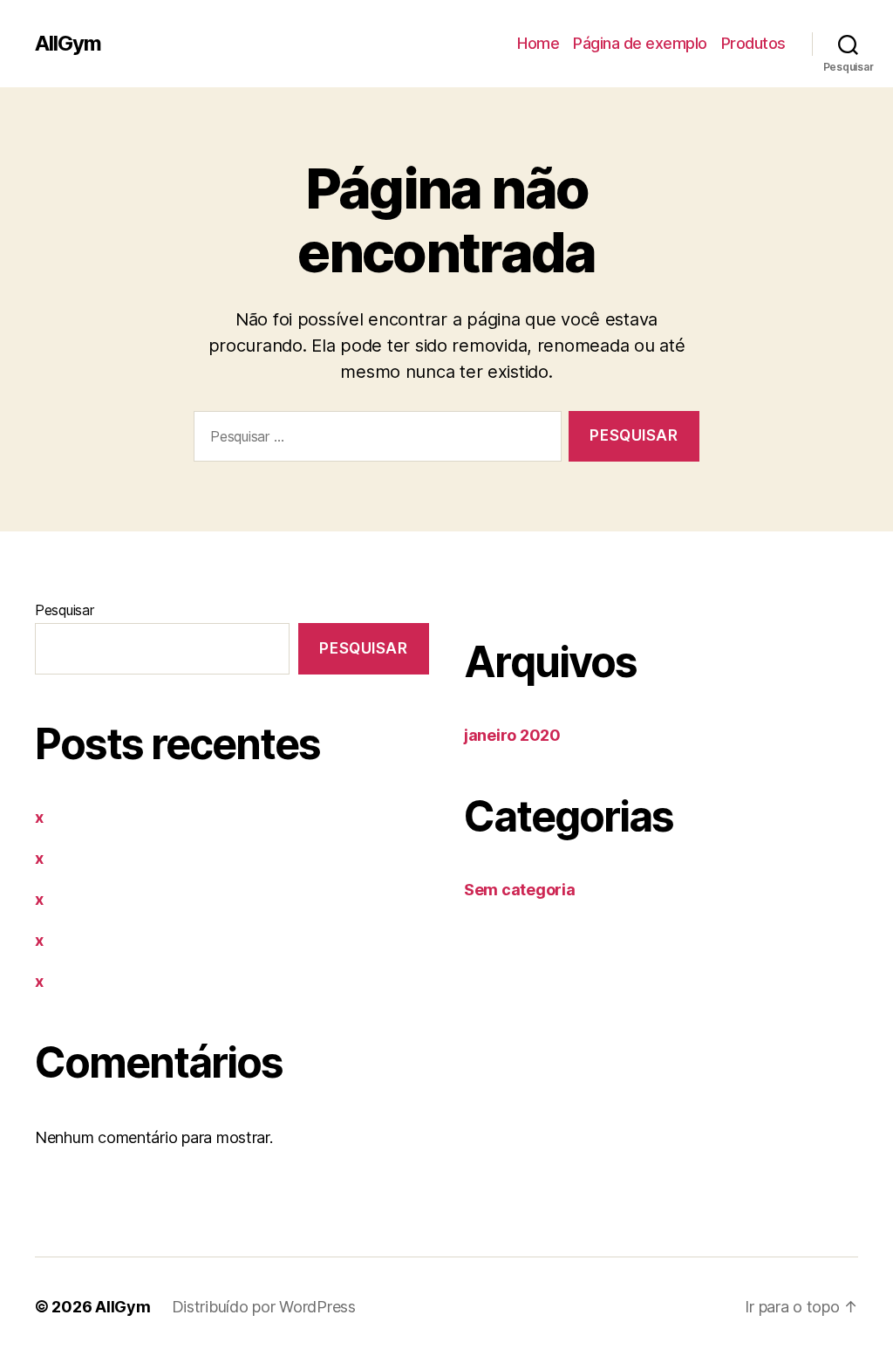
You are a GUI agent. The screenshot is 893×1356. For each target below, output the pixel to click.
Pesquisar (64, 610)
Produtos (753, 43)
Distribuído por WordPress (264, 1307)
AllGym (68, 43)
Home (538, 43)
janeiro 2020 (512, 735)
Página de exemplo (640, 43)
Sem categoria (520, 889)
